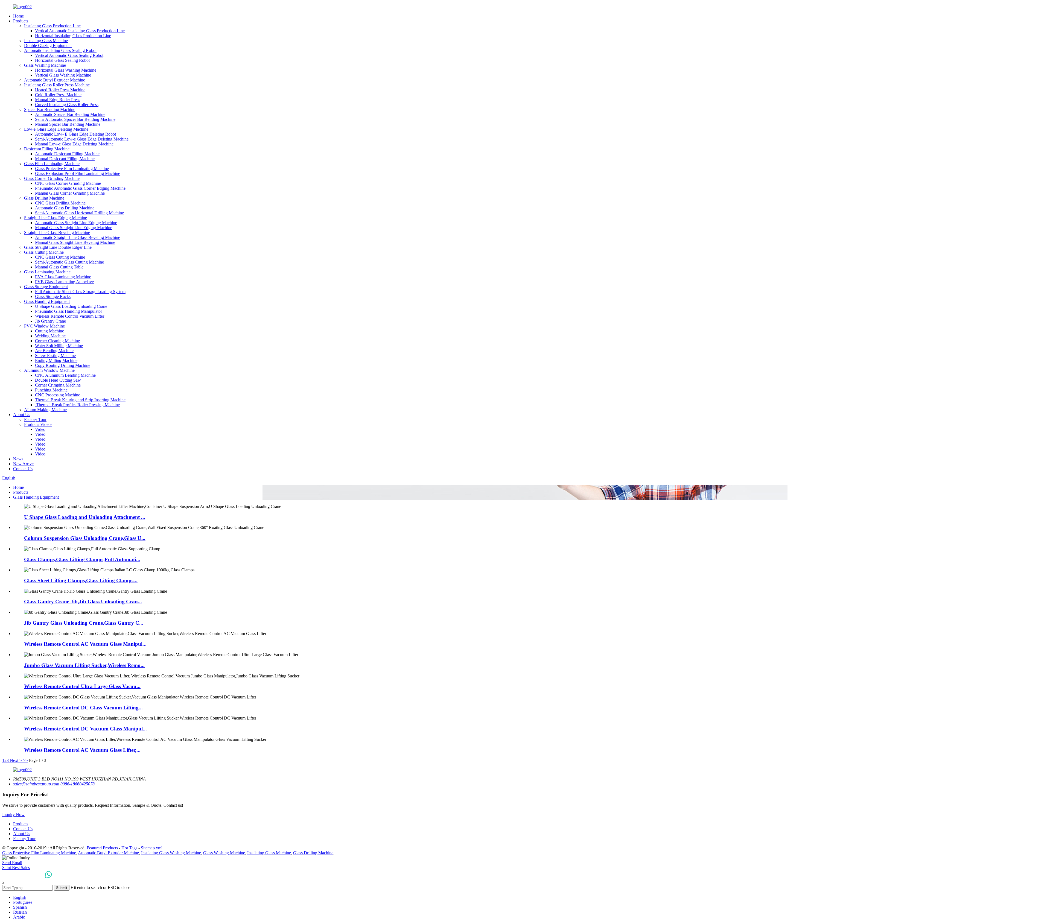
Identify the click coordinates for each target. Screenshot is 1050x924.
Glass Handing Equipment (47, 301)
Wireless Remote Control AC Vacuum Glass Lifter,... (82, 750)
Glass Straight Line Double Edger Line (58, 247)
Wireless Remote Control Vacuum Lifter (69, 316)
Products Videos (38, 424)
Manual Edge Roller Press (57, 99)
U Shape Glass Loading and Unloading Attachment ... (84, 517)
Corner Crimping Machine (58, 385)
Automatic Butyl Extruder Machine (54, 80)
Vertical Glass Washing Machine (63, 75)
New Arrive (23, 463)
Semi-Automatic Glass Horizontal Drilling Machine (79, 212)
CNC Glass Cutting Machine (60, 257)
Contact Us (23, 468)
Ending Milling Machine (56, 360)
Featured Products (102, 848)
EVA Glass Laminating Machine (63, 276)
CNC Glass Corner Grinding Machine (68, 183)
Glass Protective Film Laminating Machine (72, 168)
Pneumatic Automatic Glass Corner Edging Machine (80, 188)
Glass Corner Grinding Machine (52, 178)
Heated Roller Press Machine (60, 89)
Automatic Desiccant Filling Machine (67, 153)
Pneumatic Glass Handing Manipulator (68, 311)
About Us (21, 414)
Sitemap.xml (151, 848)
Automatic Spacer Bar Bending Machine (70, 114)
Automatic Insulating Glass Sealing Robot (60, 50)
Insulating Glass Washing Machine (171, 852)
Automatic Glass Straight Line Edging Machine (76, 222)
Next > (16, 760)
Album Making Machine (45, 409)
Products (20, 21)
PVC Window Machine (44, 326)
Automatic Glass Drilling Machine (64, 208)
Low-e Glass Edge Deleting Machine (56, 129)
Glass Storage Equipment (46, 286)
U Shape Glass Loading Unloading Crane (71, 306)
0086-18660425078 (77, 784)
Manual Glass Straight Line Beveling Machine (75, 242)
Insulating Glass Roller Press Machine (57, 85)
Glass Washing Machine (45, 65)
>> (25, 760)
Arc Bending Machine (54, 350)
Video (40, 429)
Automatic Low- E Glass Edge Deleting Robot (75, 134)
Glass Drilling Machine (44, 198)
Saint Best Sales (16, 867)
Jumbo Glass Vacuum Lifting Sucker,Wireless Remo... (84, 665)
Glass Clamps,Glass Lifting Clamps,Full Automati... (82, 559)
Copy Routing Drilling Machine (62, 365)
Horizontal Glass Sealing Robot (62, 60)
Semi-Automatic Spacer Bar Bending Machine (75, 119)
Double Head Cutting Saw (58, 380)
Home (18, 16)
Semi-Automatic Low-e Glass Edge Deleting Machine (82, 139)
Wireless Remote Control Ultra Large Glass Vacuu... (82, 686)
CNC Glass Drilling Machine (60, 203)
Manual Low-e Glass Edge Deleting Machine (74, 144)
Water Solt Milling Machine (59, 345)
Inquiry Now (13, 814)
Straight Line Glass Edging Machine (55, 217)
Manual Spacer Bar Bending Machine (67, 124)
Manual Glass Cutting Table (59, 267)
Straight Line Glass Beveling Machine (57, 232)
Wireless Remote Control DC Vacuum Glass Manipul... (85, 729)
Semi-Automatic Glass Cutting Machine (69, 262)
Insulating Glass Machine (46, 40)
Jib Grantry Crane (50, 321)
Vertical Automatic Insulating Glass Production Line (80, 30)
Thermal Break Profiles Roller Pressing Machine (77, 404)
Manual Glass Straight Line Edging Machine (73, 227)
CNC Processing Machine (57, 395)
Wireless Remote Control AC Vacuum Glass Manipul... (85, 644)
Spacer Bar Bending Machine (49, 109)
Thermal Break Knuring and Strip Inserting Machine (80, 399)
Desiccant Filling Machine (46, 149)
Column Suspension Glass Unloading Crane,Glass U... (84, 538)
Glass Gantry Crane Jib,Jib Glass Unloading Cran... (83, 601)
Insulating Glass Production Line (52, 26)
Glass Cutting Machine (44, 252)
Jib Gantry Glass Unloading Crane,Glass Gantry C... (83, 623)
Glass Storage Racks (53, 296)
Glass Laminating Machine (47, 272)
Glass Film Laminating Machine (52, 163)
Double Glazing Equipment (48, 45)
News (18, 459)
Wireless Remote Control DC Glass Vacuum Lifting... (83, 707)
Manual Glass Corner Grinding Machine (70, 193)
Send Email (12, 862)
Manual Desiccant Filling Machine (65, 158)
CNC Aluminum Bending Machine (65, 375)
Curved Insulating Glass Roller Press (66, 104)
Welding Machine (50, 336)
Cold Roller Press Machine (58, 94)
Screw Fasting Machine (55, 355)
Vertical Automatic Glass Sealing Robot (69, 55)
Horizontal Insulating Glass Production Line (73, 35)
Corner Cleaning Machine (57, 340)
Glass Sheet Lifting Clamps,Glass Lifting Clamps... (81, 580)
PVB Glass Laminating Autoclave (64, 281)
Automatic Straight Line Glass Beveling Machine (77, 237)
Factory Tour (35, 419)
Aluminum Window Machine (49, 370)
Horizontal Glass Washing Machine (65, 70)
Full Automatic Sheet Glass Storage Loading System (80, 291)
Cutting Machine (49, 331)
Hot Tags (129, 848)
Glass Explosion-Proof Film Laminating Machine (77, 173)
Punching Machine (51, 390)
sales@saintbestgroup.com (36, 784)
